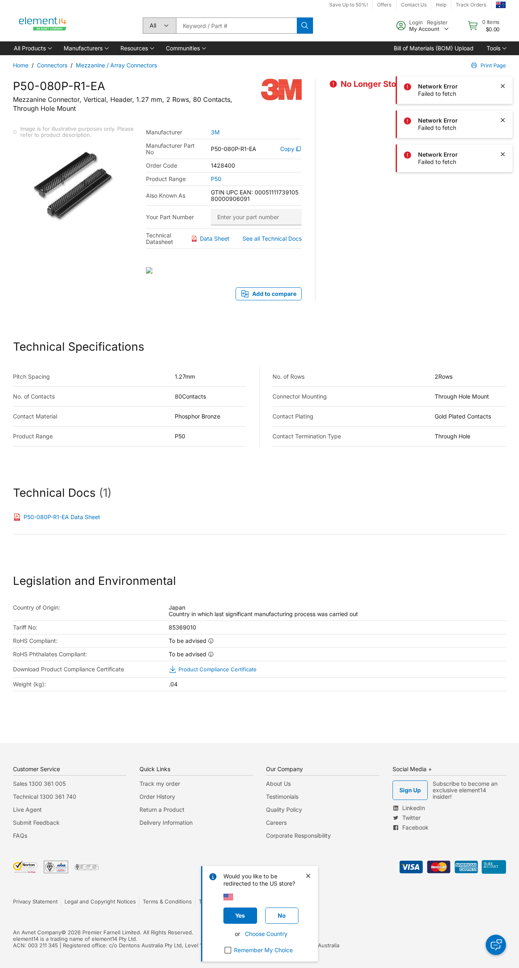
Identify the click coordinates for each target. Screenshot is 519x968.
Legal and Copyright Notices (100, 901)
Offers (384, 5)
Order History (157, 796)
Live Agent (27, 809)
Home (20, 65)
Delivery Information (166, 822)
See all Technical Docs (272, 238)
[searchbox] (236, 25)
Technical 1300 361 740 (44, 796)
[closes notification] (503, 18)
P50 (216, 179)
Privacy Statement (35, 901)
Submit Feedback (36, 822)
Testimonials (282, 796)
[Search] (305, 25)
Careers (276, 822)
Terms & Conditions (167, 901)
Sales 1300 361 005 (39, 783)
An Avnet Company (37, 932)
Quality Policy (284, 809)
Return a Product (161, 809)
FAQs (20, 835)
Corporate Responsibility (298, 835)
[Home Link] (43, 25)
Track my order (159, 783)
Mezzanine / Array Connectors (116, 65)
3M (215, 132)
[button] (32, 48)
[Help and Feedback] (496, 945)
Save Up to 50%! (348, 5)
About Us (278, 783)
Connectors (52, 65)
